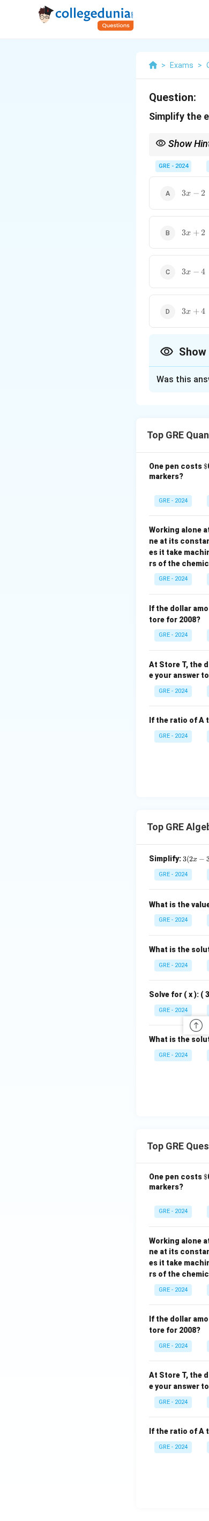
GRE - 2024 (173, 166)
